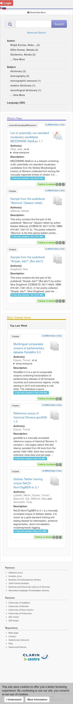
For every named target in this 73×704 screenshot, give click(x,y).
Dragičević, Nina (19, 269)
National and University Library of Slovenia (29, 587)
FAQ (10, 643)
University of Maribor (18, 606)
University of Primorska (20, 613)
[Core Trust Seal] (36, 670)
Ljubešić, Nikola (21, 495)
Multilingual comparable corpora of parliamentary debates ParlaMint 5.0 (28, 348)
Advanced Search (36, 32)
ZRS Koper (13, 620)
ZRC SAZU (13, 617)
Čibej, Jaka (16, 149)
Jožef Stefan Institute (18, 583)
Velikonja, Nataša (19, 210)
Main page (13, 633)
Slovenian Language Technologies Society (28, 590)
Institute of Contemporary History (24, 580)
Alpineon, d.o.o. (15, 573)
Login (7, 3)
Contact (12, 636)
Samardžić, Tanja (22, 502)
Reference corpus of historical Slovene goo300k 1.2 (30, 417)
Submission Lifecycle (18, 640)
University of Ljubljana (19, 603)
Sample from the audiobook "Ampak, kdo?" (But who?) (27, 259)
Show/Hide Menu (38, 12)
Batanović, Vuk (21, 498)
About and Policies (17, 647)
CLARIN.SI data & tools (55, 124)
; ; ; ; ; (33, 150)
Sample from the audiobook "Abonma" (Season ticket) (27, 201)
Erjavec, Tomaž (21, 360)
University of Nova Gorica (20, 610)
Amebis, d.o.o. (15, 576)
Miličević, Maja (39, 498)
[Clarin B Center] (36, 656)
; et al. (20, 150)
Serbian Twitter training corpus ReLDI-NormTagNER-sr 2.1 (27, 483)
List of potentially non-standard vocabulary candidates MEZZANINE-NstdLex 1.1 (29, 137)
